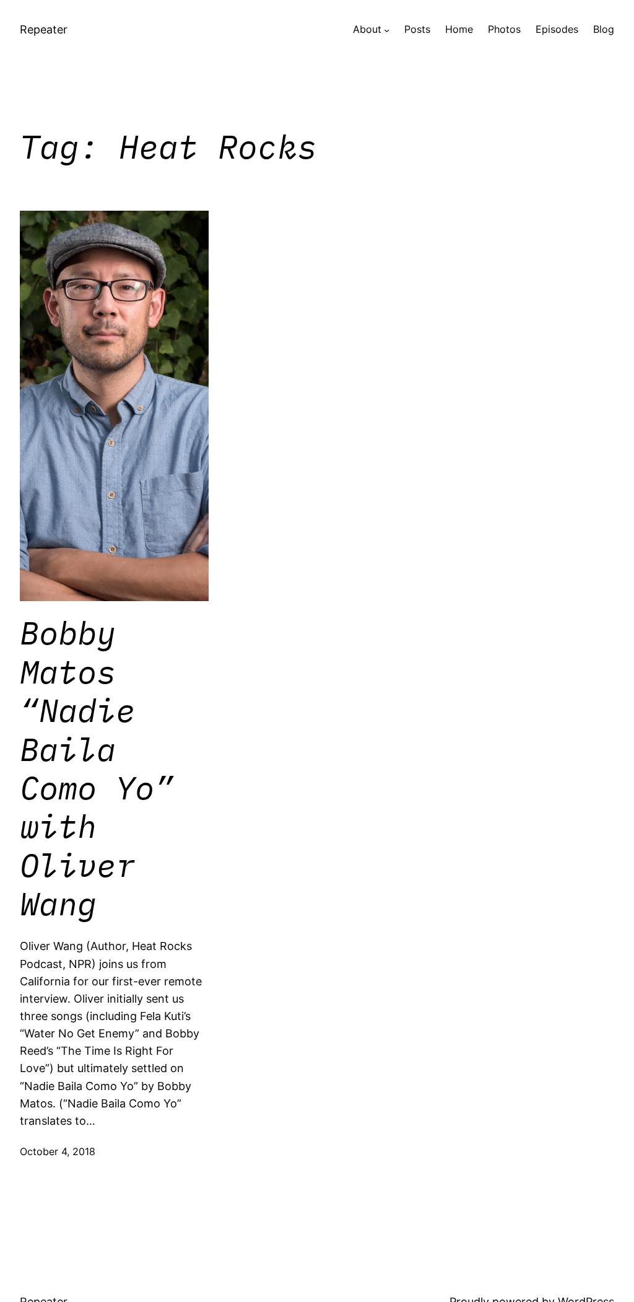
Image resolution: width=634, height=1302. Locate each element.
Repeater (43, 29)
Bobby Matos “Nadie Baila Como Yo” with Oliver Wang (96, 768)
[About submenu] (386, 30)
